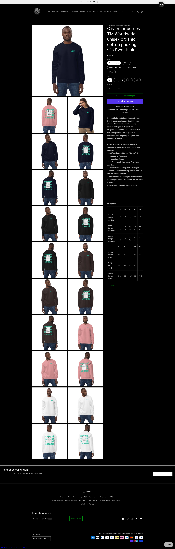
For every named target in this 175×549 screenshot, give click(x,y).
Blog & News (116, 500)
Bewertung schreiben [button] (162, 474)
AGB (85, 497)
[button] (133, 11)
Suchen (63, 497)
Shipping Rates (104, 500)
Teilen (113, 285)
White (111, 72)
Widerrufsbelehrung (75, 497)
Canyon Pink (131, 67)
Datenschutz (93, 497)
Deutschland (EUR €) (39, 538)
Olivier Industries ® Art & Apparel (117, 533)
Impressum (104, 497)
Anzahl (109, 84)
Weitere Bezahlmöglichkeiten (125, 106)
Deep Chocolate (115, 67)
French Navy (114, 63)
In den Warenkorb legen (125, 96)
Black (126, 63)
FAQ (111, 497)
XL (129, 80)
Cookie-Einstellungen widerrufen (13, 547)
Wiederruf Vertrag (87, 504)
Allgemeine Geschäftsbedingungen (64, 500)
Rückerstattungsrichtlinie (88, 500)
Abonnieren (76, 518)
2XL (137, 80)
